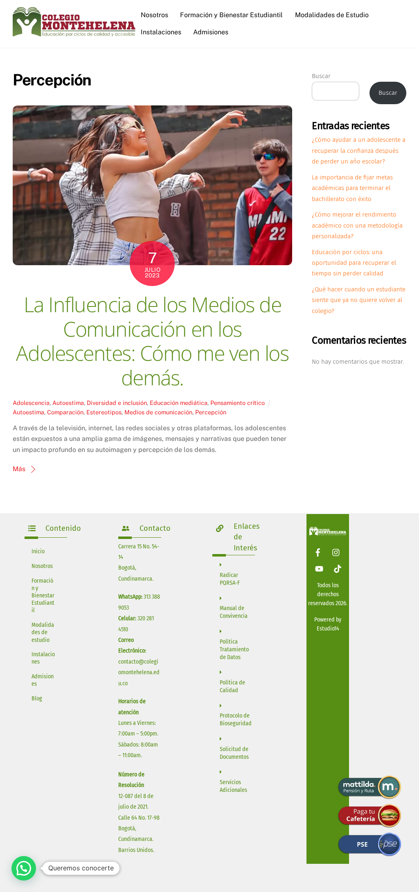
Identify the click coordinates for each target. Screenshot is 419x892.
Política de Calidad (232, 686)
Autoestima (68, 402)
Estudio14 (328, 628)
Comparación (65, 412)
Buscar (321, 76)
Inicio (38, 551)
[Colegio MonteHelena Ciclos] (74, 33)
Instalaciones (161, 32)
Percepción (210, 412)
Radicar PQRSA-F (230, 579)
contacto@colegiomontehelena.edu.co (139, 672)
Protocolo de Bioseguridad (236, 719)
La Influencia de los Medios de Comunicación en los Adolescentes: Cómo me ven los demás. (152, 341)
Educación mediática (178, 402)
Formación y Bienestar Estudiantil (231, 15)
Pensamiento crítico (237, 402)
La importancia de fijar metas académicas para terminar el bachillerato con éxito (352, 188)
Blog (37, 698)
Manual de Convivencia (234, 612)
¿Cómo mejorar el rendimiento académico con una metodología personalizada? (357, 225)
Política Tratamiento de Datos (234, 649)
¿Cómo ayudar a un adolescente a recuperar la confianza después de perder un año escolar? (358, 150)
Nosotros (154, 15)
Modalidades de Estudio (332, 15)
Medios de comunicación (158, 412)
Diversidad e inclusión (117, 402)
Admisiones (210, 32)
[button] (23, 868)
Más (19, 469)
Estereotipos (104, 412)
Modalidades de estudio (43, 632)
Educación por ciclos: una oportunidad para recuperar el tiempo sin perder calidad (354, 262)
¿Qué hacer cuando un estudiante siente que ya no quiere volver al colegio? (358, 300)
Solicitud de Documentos (234, 753)
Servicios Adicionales (233, 786)
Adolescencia (31, 402)
